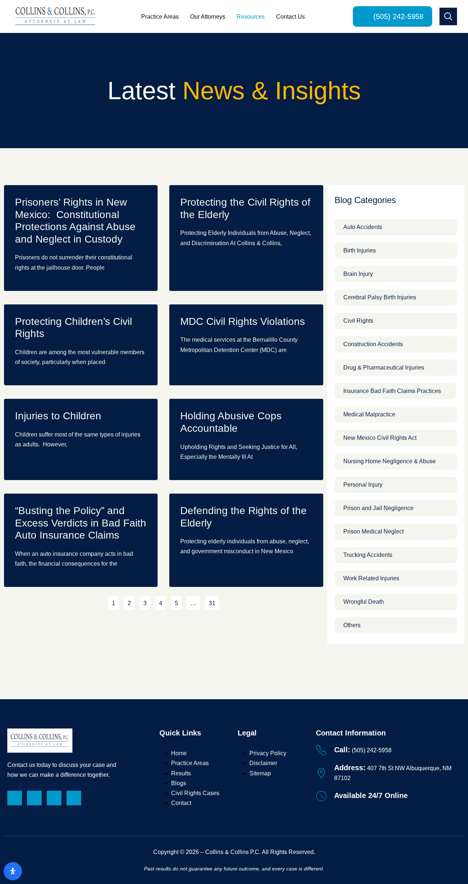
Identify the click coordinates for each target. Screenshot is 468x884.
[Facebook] (34, 798)
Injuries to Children (58, 416)
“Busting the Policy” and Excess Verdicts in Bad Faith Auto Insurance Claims (80, 523)
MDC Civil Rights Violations (242, 321)
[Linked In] (14, 798)
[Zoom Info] (74, 798)
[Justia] (54, 798)
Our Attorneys (207, 17)
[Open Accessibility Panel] (13, 871)
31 (213, 601)
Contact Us (290, 17)
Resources (251, 17)
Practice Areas (160, 17)
